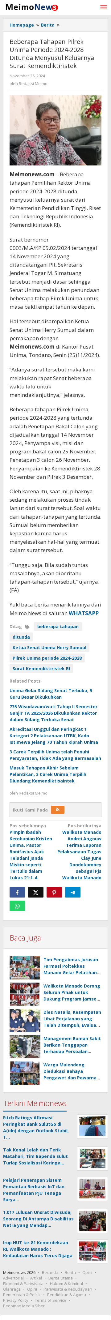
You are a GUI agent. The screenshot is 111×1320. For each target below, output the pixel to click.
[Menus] (103, 7)
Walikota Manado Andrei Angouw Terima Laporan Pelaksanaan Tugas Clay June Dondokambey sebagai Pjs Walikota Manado (79, 852)
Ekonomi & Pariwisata (23, 1283)
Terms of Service (50, 1300)
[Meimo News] (31, 7)
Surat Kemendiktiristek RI (41, 668)
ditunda (21, 637)
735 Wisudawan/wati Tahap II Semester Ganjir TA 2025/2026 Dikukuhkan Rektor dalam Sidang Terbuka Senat (53, 713)
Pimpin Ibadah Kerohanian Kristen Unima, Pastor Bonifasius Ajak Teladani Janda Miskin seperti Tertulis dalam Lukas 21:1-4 (31, 852)
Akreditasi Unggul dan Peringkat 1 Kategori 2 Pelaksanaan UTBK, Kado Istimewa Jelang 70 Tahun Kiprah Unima (54, 735)
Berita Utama (60, 1278)
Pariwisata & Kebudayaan (67, 1289)
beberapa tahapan (58, 626)
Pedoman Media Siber (24, 1306)
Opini (87, 1272)
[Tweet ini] (35, 892)
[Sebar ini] (17, 892)
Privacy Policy (15, 1300)
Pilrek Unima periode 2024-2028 (47, 658)
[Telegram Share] (72, 892)
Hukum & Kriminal (66, 1283)
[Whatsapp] (17, 906)
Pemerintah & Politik (22, 1294)
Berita (70, 1272)
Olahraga (12, 1289)
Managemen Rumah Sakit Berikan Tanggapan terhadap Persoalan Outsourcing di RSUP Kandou (72, 1051)
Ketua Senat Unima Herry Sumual (49, 647)
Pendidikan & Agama (66, 1294)
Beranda (50, 1272)
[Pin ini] (54, 892)
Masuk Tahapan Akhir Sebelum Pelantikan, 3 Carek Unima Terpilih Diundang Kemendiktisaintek (48, 774)
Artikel (36, 1278)
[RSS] (57, 810)
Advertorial (13, 1278)
